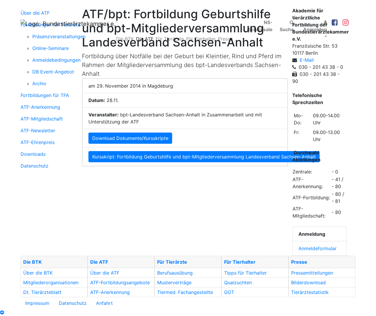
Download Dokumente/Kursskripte (130, 138)
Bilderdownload (308, 282)
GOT (229, 292)
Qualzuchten (238, 282)
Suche (287, 29)
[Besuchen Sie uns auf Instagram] (345, 22)
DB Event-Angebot (53, 72)
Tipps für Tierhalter (245, 273)
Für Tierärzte (170, 39)
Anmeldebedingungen (56, 60)
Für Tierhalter (201, 39)
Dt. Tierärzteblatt (42, 292)
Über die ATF (104, 273)
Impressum (37, 303)
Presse (225, 39)
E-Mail (307, 60)
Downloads (33, 154)
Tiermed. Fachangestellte (185, 292)
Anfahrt (104, 303)
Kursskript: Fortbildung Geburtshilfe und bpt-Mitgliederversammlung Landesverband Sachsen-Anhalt (204, 157)
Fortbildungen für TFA (45, 95)
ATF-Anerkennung (40, 107)
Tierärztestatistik (310, 292)
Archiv (39, 83)
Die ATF (144, 39)
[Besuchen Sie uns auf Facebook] (334, 22)
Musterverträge (174, 282)
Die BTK (125, 39)
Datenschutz (34, 166)
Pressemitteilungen (312, 273)
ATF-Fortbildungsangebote (120, 282)
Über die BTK (38, 273)
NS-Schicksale (260, 25)
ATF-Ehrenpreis (38, 142)
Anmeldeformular (317, 248)
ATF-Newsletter (38, 130)
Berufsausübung (175, 273)
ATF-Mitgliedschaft (42, 119)
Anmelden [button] (315, 29)
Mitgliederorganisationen (50, 282)
